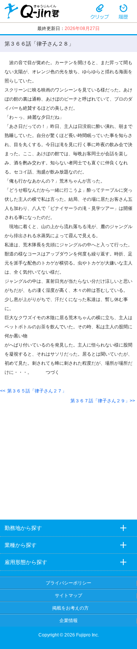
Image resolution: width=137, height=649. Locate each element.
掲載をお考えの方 (70, 608)
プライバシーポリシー (68, 583)
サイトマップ (68, 595)
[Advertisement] (68, 455)
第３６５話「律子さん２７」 (37, 391)
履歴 (123, 11)
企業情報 (68, 620)
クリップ (100, 11)
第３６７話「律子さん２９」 (100, 400)
